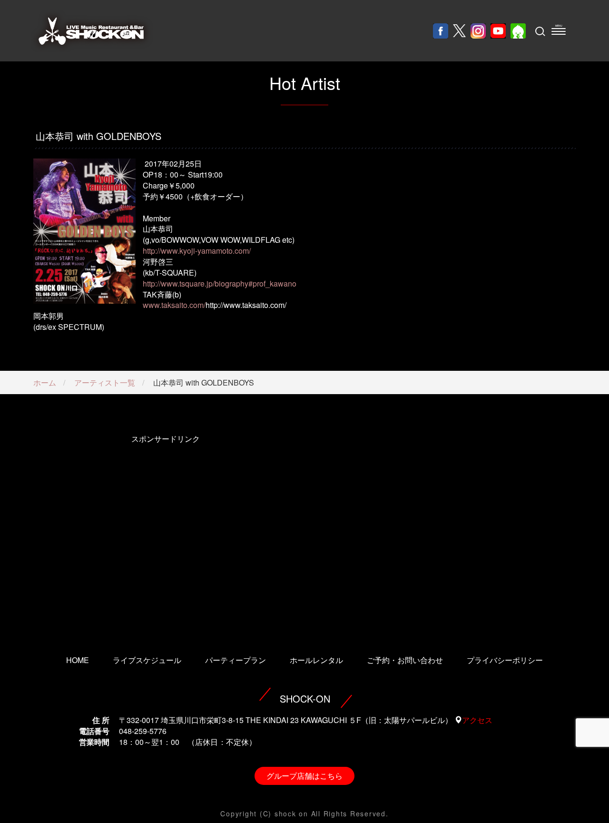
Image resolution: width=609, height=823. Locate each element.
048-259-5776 (143, 730)
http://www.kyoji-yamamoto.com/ (197, 250)
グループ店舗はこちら (304, 775)
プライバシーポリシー (505, 659)
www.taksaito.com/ (174, 304)
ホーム (44, 382)
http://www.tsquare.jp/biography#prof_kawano (219, 283)
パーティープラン (235, 659)
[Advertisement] (165, 531)
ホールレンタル (316, 659)
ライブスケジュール (147, 659)
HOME (77, 659)
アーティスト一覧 (104, 382)
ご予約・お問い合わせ (405, 659)
